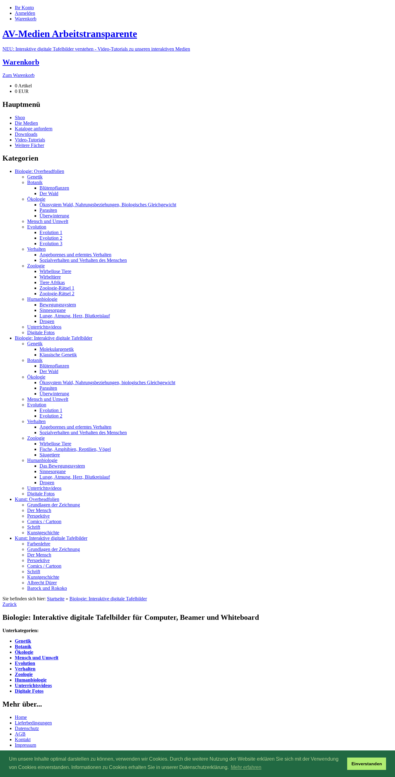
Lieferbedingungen (33, 722)
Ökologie (24, 652)
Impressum (25, 745)
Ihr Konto (24, 7)
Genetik (23, 641)
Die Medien (26, 123)
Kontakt (23, 739)
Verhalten (25, 668)
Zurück (9, 604)
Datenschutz (27, 728)
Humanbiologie (31, 679)
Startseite (55, 598)
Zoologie (24, 674)
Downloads (26, 134)
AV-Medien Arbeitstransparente (69, 33)
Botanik (23, 646)
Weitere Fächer (29, 145)
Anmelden (25, 13)
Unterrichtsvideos (33, 685)
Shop (20, 117)
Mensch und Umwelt (36, 657)
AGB (20, 734)
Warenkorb (25, 18)
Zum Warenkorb (18, 75)
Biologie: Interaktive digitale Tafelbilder (108, 598)
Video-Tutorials (30, 139)
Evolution (25, 663)
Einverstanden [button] (366, 763)
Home (21, 717)
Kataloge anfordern (33, 128)
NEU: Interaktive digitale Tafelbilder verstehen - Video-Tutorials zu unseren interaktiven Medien (96, 49)
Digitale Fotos (29, 691)
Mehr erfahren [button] (246, 767)
